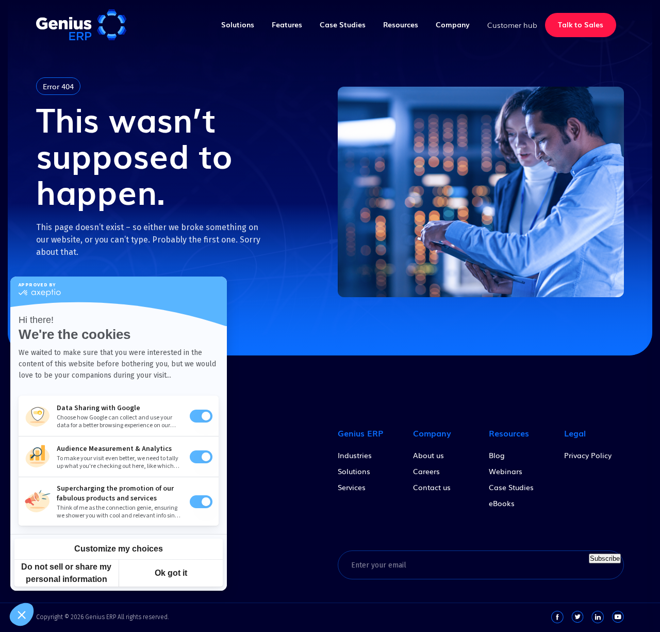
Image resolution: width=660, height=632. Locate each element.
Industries (355, 455)
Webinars (505, 471)
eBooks (502, 503)
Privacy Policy (588, 455)
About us (428, 455)
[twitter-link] (577, 617)
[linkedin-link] (597, 617)
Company (453, 24)
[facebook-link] (557, 617)
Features (287, 24)
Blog (497, 455)
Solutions (237, 24)
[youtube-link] (618, 617)
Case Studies (343, 24)
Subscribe (605, 558)
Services (352, 487)
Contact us (432, 487)
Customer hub (512, 24)
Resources (400, 24)
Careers (426, 471)
